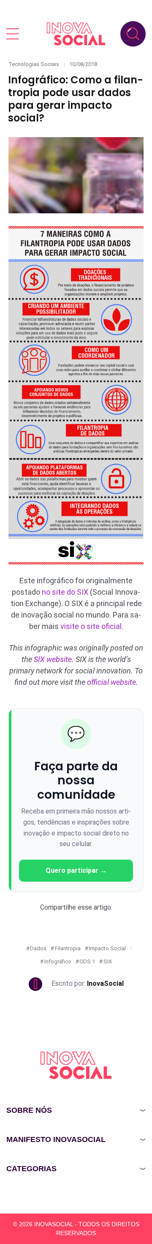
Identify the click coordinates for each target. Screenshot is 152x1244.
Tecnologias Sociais (33, 64)
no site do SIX (65, 592)
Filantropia (68, 948)
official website (111, 682)
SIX (107, 961)
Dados (38, 948)
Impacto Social (107, 948)
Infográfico (57, 961)
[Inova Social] (76, 33)
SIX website (53, 659)
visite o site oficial (91, 626)
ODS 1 (87, 961)
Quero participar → (76, 870)
